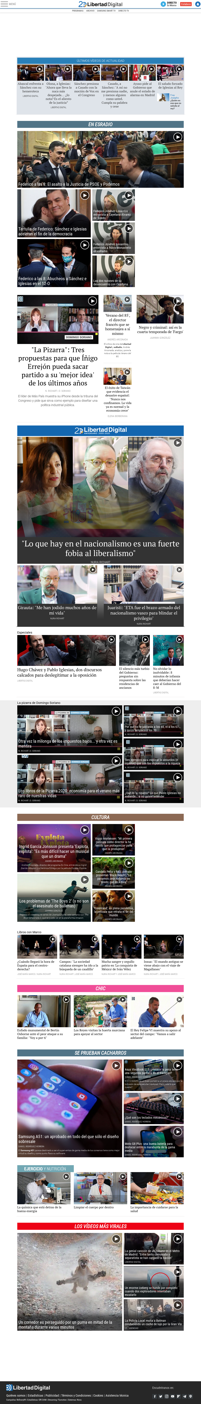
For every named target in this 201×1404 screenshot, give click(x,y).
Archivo (90, 10)
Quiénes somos (15, 1395)
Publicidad (52, 1395)
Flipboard (178, 1396)
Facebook (154, 1396)
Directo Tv (123, 10)
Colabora (186, 4)
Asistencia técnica (117, 1395)
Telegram (184, 1396)
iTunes (190, 1396)
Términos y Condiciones (76, 1395)
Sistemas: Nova (74, 1399)
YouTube (172, 1396)
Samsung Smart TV (106, 10)
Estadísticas (35, 1395)
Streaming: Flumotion (57, 1399)
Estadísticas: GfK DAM (36, 1399)
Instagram (166, 1396)
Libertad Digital (100, 4)
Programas (77, 10)
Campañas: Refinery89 (16, 1399)
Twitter (160, 1396)
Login (198, 4)
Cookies (98, 1395)
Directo (172, 4)
